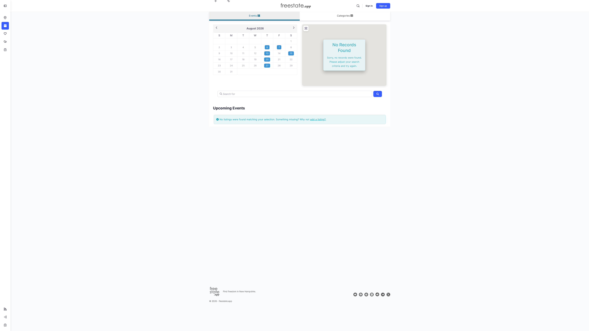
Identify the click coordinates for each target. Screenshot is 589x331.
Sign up (383, 5)
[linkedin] (372, 294)
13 (267, 53)
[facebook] (361, 294)
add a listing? (318, 119)
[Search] (358, 6)
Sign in (369, 5)
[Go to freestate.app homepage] (296, 5)
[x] (388, 294)
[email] (355, 294)
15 (291, 53)
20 (267, 59)
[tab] (254, 16)
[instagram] (366, 294)
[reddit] (377, 294)
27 (267, 65)
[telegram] (383, 294)
